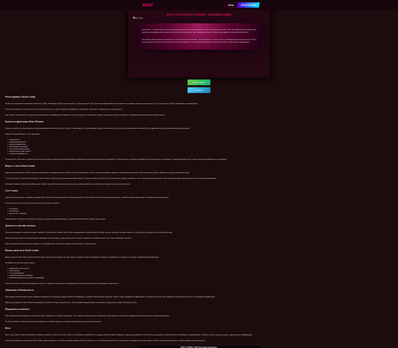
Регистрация (248, 5)
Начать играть (199, 82)
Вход (231, 5)
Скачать (199, 90)
